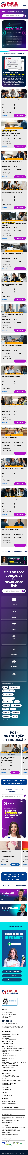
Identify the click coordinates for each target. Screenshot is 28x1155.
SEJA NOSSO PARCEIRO (8, 1011)
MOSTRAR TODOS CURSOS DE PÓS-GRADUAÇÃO (14, 782)
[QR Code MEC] (10, 1003)
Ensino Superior (7, 701)
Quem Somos (5, 1038)
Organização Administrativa (10, 1034)
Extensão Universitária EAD (10, 1076)
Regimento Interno (7, 1043)
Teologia (15, 716)
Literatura (6, 712)
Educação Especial (8, 691)
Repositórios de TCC (8, 1105)
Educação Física (7, 694)
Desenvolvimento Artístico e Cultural (14, 1062)
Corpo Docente (6, 1036)
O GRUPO (4, 1009)
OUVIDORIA (5, 1018)
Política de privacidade (22, 1152)
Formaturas (5, 1053)
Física (17, 701)
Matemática (15, 712)
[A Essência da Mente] (10, 845)
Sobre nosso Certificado (12, 971)
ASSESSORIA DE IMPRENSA (9, 1014)
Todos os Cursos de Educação (9, 719)
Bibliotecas (5, 1060)
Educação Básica (14, 687)
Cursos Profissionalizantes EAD (12, 1080)
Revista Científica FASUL (9, 1064)
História (5, 709)
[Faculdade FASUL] (10, 992)
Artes (5, 687)
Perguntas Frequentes (9, 1055)
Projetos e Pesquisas (8, 1046)
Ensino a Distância (8, 698)
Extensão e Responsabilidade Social (13, 1048)
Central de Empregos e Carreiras (12, 1057)
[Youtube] (8, 1020)
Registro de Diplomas (8, 1101)
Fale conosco (12, 975)
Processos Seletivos (8, 1041)
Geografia (6, 705)
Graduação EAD (6, 1073)
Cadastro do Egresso (8, 1058)
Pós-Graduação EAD (8, 1075)
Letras (13, 709)
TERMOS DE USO (6, 1016)
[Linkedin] (11, 1020)
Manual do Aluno (7, 1095)
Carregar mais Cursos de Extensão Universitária (14, 876)
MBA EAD (4, 1078)
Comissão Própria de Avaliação (11, 1050)
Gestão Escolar (16, 705)
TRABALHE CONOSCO (7, 1012)
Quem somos (12, 980)
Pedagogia (6, 716)
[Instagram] (5, 1020)
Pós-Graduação (6, 1089)
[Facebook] (3, 1020)
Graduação (5, 1087)
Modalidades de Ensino (9, 1040)
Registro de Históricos (9, 1103)
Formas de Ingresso (8, 1045)
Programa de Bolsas (8, 1111)
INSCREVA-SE (20, 115)
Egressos (4, 1052)
